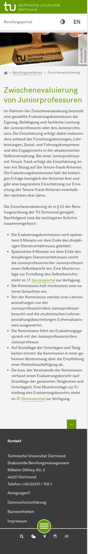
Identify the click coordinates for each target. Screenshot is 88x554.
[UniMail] (66, 536)
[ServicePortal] (55, 536)
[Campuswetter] (33, 536)
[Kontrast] (63, 22)
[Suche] (21, 536)
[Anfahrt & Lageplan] (44, 536)
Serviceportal (43, 280)
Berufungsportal (18, 22)
